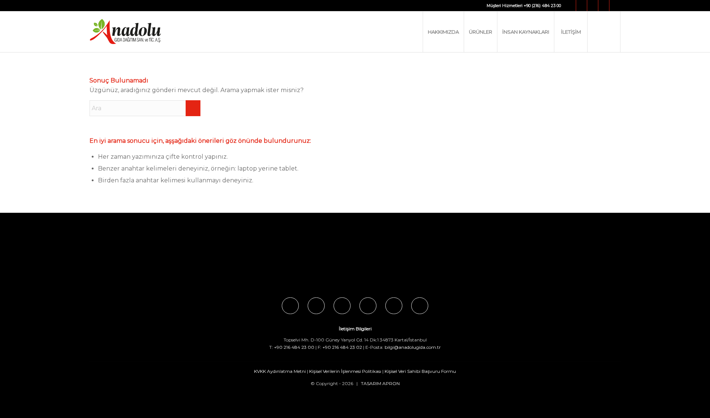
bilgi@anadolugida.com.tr (413, 347)
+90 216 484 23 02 (342, 347)
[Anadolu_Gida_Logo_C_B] (140, 31)
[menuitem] (443, 31)
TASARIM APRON (380, 383)
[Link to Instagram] (581, 5)
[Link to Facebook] (570, 5)
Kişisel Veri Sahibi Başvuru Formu (420, 371)
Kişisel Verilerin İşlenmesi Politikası (345, 371)
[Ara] (604, 31)
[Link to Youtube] (603, 5)
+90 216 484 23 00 (294, 347)
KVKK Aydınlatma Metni (280, 371)
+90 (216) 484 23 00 (542, 5)
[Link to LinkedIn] (615, 5)
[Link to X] (592, 5)
